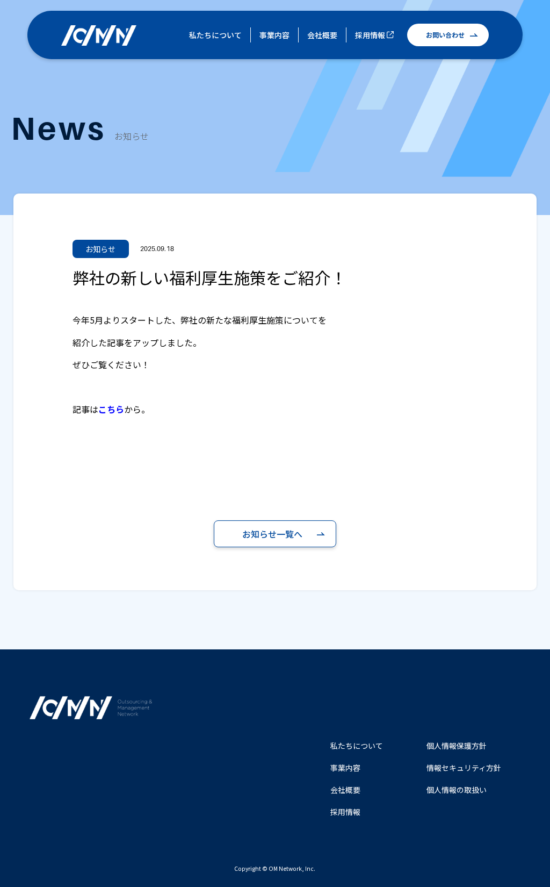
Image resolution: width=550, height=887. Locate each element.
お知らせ (100, 249)
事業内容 (274, 35)
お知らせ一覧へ (272, 533)
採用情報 (370, 35)
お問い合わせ (445, 34)
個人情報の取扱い (456, 789)
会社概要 (322, 35)
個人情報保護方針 (456, 745)
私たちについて (215, 35)
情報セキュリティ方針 (463, 767)
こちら (111, 409)
